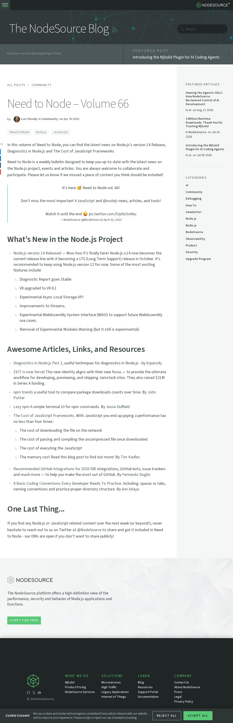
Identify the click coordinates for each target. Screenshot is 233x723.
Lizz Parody (29, 119)
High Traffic (109, 687)
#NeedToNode (19, 132)
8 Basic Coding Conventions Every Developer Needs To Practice (67, 483)
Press (178, 692)
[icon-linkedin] (44, 693)
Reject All (167, 715)
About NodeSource (187, 687)
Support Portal (148, 692)
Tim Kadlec (130, 457)
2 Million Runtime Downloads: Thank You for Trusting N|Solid (204, 122)
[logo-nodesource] (214, 5)
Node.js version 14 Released (37, 253)
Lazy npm (21, 407)
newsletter (193, 212)
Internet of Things (113, 697)
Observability (195, 239)
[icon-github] (28, 693)
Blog (141, 682)
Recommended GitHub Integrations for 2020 (51, 469)
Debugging (193, 198)
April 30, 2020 (113, 220)
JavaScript (60, 132)
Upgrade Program (198, 259)
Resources (145, 687)
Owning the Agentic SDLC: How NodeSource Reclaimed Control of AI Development (204, 98)
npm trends (23, 392)
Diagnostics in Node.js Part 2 (37, 363)
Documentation (148, 697)
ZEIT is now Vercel (29, 372)
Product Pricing (75, 687)
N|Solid (69, 682)
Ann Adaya (130, 489)
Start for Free (24, 620)
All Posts (16, 85)
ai (190, 110)
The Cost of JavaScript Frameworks (43, 416)
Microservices (111, 682)
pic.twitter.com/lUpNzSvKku (112, 214)
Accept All (198, 715)
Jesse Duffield (118, 407)
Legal (178, 697)
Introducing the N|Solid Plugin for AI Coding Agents (205, 147)
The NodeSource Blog (59, 29)
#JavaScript (85, 201)
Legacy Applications (115, 692)
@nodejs (110, 201)
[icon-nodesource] (46, 682)
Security (192, 252)
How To (191, 205)
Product (191, 245)
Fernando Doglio (136, 474)
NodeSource (197, 132)
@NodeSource (89, 530)
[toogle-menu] (5, 5)
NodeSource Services (80, 692)
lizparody (154, 363)
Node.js (41, 132)
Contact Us (181, 682)
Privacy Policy (183, 701)
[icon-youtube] (39, 693)
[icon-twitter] (33, 693)
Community (42, 85)
